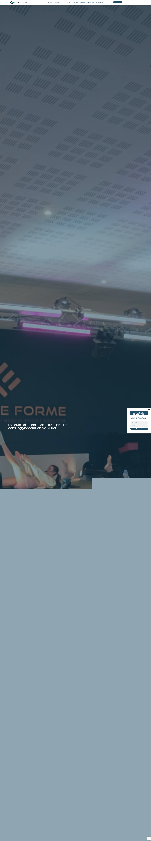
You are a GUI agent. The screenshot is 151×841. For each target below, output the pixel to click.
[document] (75, 420)
